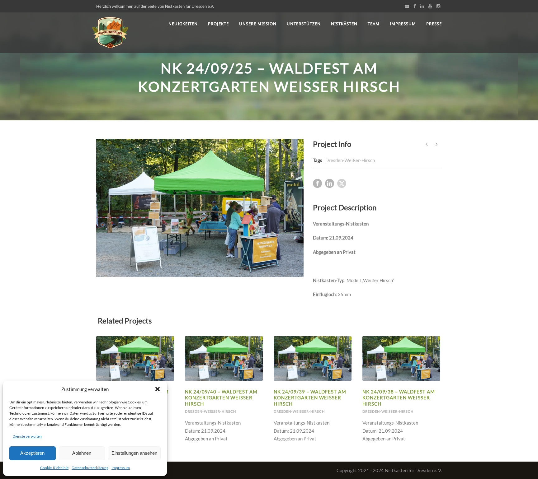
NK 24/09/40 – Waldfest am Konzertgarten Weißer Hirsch (221, 398)
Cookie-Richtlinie (54, 467)
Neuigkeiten (183, 23)
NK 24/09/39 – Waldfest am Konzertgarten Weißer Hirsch (310, 398)
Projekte (218, 23)
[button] (157, 389)
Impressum (120, 467)
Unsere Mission (257, 23)
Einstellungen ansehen (134, 453)
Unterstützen (304, 23)
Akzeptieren (32, 453)
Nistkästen (344, 23)
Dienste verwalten (27, 436)
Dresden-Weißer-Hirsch (350, 160)
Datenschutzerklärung (90, 467)
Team (374, 23)
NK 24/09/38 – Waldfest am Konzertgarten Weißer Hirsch (398, 398)
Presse (434, 23)
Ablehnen (81, 453)
